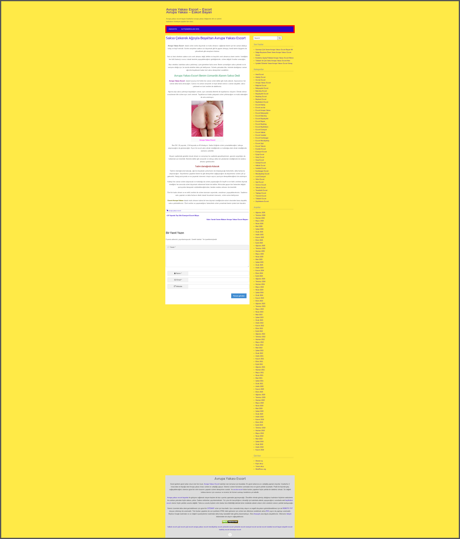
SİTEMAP (210, 508)
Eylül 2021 (259, 364)
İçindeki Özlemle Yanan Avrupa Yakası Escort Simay (274, 63)
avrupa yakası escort (175, 210)
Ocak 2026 (259, 232)
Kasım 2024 (260, 270)
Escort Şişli (260, 143)
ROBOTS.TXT (288, 508)
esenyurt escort (251, 527)
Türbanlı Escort (261, 199)
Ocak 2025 (259, 265)
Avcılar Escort (260, 80)
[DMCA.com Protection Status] (230, 521)
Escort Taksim (261, 146)
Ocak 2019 (259, 444)
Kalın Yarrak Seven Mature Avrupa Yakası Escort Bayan (227, 219)
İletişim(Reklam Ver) (190, 29)
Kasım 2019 (260, 419)
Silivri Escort (260, 179)
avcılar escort (238, 489)
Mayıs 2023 (260, 309)
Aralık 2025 (259, 234)
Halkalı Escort (260, 165)
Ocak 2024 (259, 295)
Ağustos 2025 (260, 246)
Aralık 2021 (259, 356)
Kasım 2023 (260, 298)
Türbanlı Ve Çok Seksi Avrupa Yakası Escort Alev (273, 61)
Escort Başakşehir (262, 118)
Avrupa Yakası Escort (263, 83)
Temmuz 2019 (260, 428)
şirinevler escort (228, 527)
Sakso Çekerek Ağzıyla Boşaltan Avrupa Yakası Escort (206, 38)
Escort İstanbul (261, 135)
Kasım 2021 (260, 359)
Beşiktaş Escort (261, 96)
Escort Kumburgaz (262, 138)
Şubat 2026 (259, 229)
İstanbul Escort (261, 168)
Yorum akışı (260, 466)
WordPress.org (261, 469)
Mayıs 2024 (260, 287)
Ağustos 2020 (260, 395)
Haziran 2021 (260, 370)
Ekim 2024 (259, 273)
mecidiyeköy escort (215, 527)
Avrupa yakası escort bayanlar (177, 497)
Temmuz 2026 (260, 215)
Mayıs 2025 (260, 254)
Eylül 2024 (259, 276)
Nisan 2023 (259, 312)
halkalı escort (172, 527)
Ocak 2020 (259, 414)
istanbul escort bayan (274, 527)
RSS (267, 511)
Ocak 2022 (259, 353)
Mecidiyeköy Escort (262, 174)
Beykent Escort (261, 99)
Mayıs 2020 (260, 403)
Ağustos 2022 (260, 334)
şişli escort (181, 527)
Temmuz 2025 (260, 248)
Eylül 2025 (259, 243)
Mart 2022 (259, 348)
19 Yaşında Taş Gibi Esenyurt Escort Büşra (183, 215)
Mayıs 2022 (260, 342)
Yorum (172, 247)
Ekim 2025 (259, 240)
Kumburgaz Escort (262, 171)
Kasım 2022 (260, 326)
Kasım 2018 (260, 450)
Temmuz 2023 (260, 306)
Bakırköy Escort (261, 91)
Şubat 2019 (259, 441)
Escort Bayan (260, 121)
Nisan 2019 (259, 436)
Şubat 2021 (259, 381)
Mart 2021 (259, 378)
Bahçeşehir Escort (262, 88)
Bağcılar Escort (261, 85)
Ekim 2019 (259, 422)
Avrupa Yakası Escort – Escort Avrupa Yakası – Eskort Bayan (189, 11)
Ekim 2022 (259, 328)
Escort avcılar (260, 107)
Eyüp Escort (260, 154)
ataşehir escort (287, 527)
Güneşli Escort (261, 163)
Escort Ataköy (260, 105)
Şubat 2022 (259, 350)
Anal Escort (260, 74)
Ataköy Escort (260, 77)
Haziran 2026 (260, 218)
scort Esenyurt (261, 176)
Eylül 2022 (259, 331)
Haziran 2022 (260, 339)
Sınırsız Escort (261, 185)
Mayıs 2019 (260, 433)
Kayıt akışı (259, 464)
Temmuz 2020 (260, 397)
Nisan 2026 (259, 223)
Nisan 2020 (259, 406)
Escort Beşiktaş (261, 124)
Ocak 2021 (259, 383)
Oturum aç (259, 461)
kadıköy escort (224, 529)
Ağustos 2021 (260, 367)
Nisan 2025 (259, 257)
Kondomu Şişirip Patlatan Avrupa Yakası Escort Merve (274, 58)
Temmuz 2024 (260, 281)
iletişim (289, 514)
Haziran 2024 (260, 284)
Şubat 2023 (259, 317)
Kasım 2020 (260, 389)
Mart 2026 (259, 226)
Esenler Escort (261, 149)
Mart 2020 (259, 408)
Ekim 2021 (259, 361)
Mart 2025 (259, 259)
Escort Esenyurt (261, 130)
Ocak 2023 (259, 320)
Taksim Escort (261, 187)
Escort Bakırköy (261, 116)
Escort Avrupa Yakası (263, 110)
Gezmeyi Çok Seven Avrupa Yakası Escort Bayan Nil (274, 50)
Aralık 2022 (259, 323)
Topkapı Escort (261, 193)
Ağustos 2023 (260, 303)
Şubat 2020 (259, 411)
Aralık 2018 (259, 447)
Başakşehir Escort (262, 94)
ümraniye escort (235, 529)
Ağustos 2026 (260, 212)
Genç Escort (260, 157)
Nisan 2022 (259, 345)
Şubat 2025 (259, 262)
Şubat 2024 (259, 292)
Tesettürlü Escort (261, 190)
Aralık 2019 (259, 417)
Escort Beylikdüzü (262, 127)
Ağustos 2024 (260, 279)
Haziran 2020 (260, 400)
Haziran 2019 (260, 430)
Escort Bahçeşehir (262, 113)
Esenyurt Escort (261, 152)
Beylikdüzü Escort (262, 102)
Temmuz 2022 (260, 337)
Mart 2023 (259, 315)
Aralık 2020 (259, 386)
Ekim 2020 (259, 392)
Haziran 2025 (260, 251)
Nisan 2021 (259, 375)
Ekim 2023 (259, 301)
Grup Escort (260, 160)
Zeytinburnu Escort (262, 201)
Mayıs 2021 (260, 372)
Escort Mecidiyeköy (262, 141)
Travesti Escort (261, 196)
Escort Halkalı (260, 132)
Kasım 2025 (260, 237)
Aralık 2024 (259, 268)
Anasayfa (173, 29)
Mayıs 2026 (260, 221)
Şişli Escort (260, 182)
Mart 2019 (259, 439)
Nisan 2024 (259, 290)
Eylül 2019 (259, 425)
